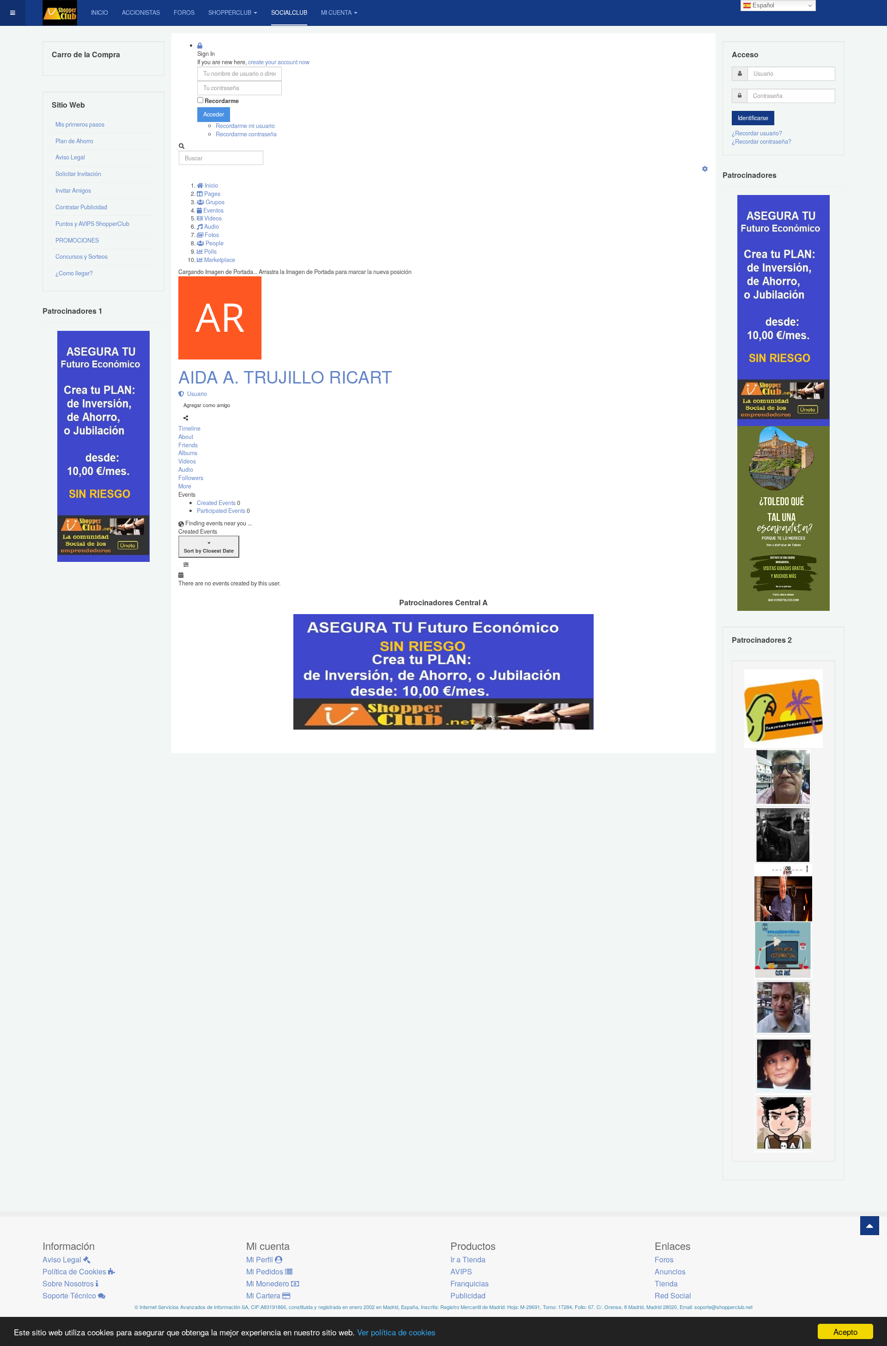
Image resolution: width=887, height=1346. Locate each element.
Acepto (845, 1331)
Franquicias (469, 1283)
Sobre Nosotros (69, 1283)
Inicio (99, 12)
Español (762, 5)
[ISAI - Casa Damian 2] (783, 892)
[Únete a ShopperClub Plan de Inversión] (443, 671)
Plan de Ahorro (74, 141)
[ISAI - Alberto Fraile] (783, 949)
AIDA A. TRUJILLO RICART (285, 376)
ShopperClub (229, 12)
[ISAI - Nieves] (783, 1065)
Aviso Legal (70, 157)
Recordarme (222, 101)
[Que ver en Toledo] (783, 518)
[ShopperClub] (60, 12)
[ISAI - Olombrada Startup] (783, 310)
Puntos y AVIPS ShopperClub (92, 223)
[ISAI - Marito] (783, 834)
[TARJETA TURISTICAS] (783, 708)
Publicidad (468, 1295)
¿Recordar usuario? (757, 133)
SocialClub (289, 12)
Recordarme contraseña (246, 134)
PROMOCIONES (77, 240)
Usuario (195, 394)
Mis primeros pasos (79, 124)
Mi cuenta (336, 12)
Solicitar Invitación (78, 174)
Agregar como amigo (206, 404)
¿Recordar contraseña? (761, 141)
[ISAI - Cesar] (783, 1123)
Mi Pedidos (265, 1271)
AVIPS (461, 1271)
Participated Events (222, 510)
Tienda (666, 1283)
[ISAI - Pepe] (783, 1007)
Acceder (213, 114)
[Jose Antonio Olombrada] (103, 446)
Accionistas (141, 12)
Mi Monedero (268, 1283)
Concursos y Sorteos (81, 256)
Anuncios (670, 1271)
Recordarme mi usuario (245, 126)
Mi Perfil (260, 1259)
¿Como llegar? (74, 273)
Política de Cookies (75, 1271)
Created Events (217, 503)
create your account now (279, 62)
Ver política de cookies (396, 1332)
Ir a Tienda (468, 1259)
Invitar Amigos (73, 190)
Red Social (673, 1295)
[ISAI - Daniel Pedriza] (783, 776)
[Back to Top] (869, 1225)
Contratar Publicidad (81, 207)
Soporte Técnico (70, 1295)
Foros (184, 12)
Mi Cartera (264, 1295)
